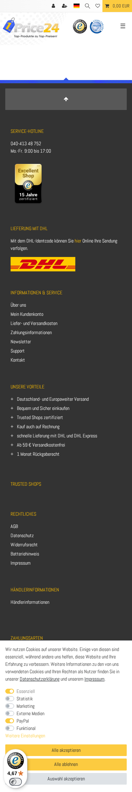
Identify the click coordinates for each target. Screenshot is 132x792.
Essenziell (26, 691)
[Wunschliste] (97, 6)
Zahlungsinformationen (31, 332)
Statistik (25, 698)
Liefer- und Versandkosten (34, 323)
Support (18, 351)
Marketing (25, 706)
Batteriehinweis (25, 554)
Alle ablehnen (66, 764)
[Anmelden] (54, 6)
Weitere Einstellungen (25, 735)
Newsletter (21, 341)
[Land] (76, 6)
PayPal (23, 721)
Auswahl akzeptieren (66, 778)
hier (78, 241)
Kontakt (18, 360)
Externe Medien (30, 713)
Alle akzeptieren (66, 750)
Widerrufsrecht (24, 544)
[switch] (15, 782)
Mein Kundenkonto (27, 314)
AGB (14, 526)
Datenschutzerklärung (39, 679)
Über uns (18, 305)
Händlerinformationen (30, 602)
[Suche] (87, 6)
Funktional (26, 728)
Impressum (21, 563)
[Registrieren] (65, 6)
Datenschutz (22, 535)
